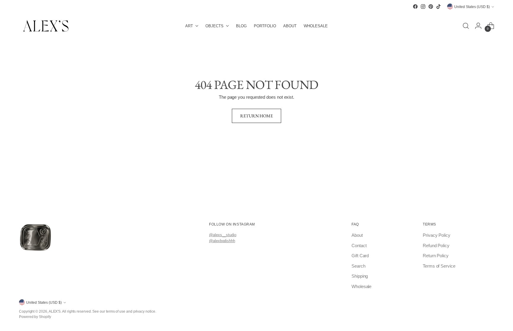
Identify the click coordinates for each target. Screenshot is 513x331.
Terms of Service (439, 265)
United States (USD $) (472, 7)
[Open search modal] (466, 26)
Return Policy (436, 255)
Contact (359, 245)
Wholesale (361, 286)
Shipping (360, 276)
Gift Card (360, 255)
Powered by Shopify (35, 317)
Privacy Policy (436, 235)
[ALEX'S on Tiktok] (438, 6)
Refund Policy (436, 245)
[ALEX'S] (45, 25)
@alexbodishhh (222, 241)
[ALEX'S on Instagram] (423, 6)
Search (358, 265)
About (357, 235)
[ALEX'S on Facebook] (415, 6)
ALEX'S (55, 311)
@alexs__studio (222, 235)
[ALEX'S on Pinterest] (430, 6)
